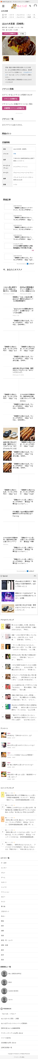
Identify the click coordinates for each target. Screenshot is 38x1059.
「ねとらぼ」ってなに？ (8, 1014)
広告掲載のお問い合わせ (8, 1043)
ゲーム (3, 877)
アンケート (4, 728)
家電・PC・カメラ (7, 940)
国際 (2, 931)
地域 (2, 935)
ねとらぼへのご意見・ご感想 (10, 1018)
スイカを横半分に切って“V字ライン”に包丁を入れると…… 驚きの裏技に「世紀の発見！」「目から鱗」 (24, 687)
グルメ (3, 872)
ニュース (4, 887)
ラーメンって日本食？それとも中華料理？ (20, 755)
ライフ (3, 901)
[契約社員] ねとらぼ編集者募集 (10, 1028)
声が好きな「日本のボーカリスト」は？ (19, 735)
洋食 (14, 153)
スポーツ (4, 882)
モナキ (10, 999)
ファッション (5, 892)
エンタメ (4, 868)
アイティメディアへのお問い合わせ (12, 1033)
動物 (2, 921)
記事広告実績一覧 (6, 1047)
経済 (2, 955)
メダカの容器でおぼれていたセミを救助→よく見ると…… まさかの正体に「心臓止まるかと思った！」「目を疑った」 (24, 667)
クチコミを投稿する (10, 33)
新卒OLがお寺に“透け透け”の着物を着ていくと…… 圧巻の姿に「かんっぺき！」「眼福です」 (24, 657)
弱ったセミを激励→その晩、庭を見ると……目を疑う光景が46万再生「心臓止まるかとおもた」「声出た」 (24, 627)
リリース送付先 (6, 1038)
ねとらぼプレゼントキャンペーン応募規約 (14, 1023)
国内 (2, 926)
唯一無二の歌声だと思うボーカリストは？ (20, 765)
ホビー (3, 897)
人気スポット (5, 911)
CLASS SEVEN (13, 991)
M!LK (10, 982)
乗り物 (3, 906)
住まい (3, 916)
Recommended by (21, 263)
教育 (2, 950)
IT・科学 (3, 863)
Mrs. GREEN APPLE (14, 973)
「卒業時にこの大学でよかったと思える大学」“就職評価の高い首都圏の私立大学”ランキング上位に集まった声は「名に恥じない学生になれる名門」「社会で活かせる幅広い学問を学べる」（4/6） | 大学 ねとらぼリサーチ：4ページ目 (20, 812)
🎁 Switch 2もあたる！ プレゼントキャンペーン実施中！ (15, 1)
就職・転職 (4, 945)
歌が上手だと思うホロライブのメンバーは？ (21, 745)
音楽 (2, 959)
